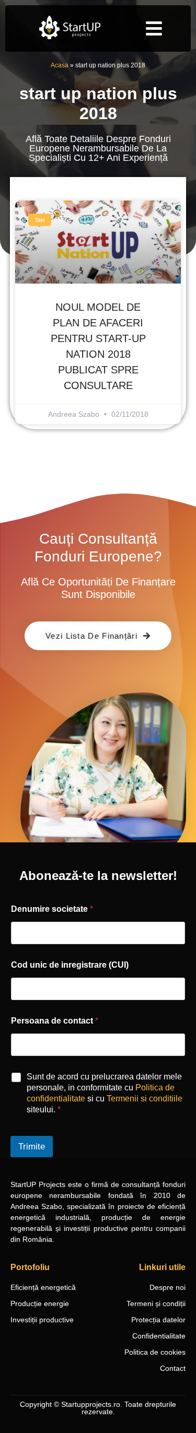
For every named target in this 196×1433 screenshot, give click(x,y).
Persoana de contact (54, 1020)
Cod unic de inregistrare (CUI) (70, 964)
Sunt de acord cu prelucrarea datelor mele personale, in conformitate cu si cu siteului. (104, 1092)
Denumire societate (52, 909)
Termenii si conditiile (144, 1098)
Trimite (31, 1147)
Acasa (59, 65)
